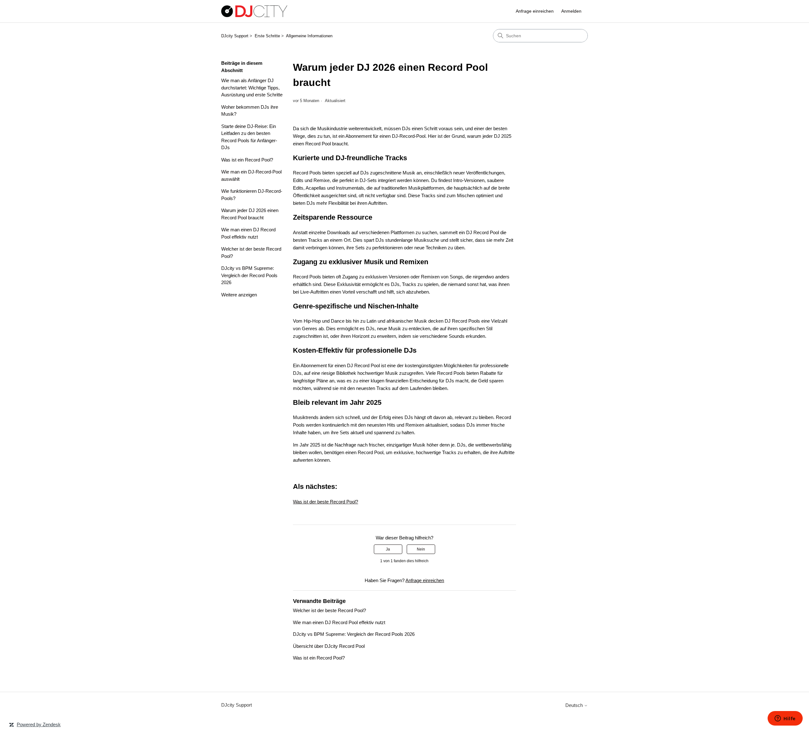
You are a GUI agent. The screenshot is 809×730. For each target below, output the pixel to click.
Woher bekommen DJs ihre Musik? (249, 110)
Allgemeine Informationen (309, 35)
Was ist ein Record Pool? (247, 159)
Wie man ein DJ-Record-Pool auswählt (251, 175)
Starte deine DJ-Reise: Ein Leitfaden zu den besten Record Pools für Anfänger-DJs (249, 137)
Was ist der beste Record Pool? (325, 501)
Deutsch (574, 705)
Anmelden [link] (571, 11)
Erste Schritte (267, 35)
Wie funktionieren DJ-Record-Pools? (251, 194)
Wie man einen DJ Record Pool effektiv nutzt (248, 233)
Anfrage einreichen (535, 11)
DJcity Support (234, 35)
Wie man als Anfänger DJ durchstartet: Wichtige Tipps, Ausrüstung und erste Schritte (252, 87)
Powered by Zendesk (39, 724)
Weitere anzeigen (239, 294)
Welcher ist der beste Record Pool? (251, 252)
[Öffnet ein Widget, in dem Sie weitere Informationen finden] (785, 719)
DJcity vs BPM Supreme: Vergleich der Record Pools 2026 (249, 275)
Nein (421, 549)
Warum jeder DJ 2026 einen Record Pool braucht (249, 214)
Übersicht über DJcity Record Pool (329, 646)
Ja (388, 549)
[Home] (254, 11)
